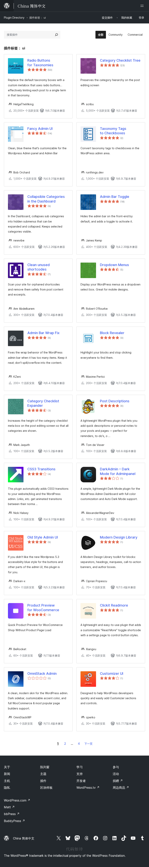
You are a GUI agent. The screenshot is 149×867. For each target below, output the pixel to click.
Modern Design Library (118, 537)
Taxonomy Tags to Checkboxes (113, 131)
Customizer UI (111, 673)
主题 (43, 774)
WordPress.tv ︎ (88, 787)
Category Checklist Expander (43, 403)
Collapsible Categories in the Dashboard (46, 199)
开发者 (81, 781)
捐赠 (118, 781)
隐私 (7, 787)
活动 (116, 774)
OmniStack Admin (42, 673)
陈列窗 (44, 767)
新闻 (7, 774)
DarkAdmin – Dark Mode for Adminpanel (117, 471)
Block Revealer (112, 333)
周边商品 (121, 787)
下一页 (88, 743)
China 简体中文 (23, 838)
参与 (116, 767)
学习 (79, 767)
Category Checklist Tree (120, 60)
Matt (9, 807)
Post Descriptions (114, 401)
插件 (43, 781)
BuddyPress (14, 821)
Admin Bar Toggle (114, 197)
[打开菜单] (143, 6)
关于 (7, 767)
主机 (7, 781)
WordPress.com (17, 800)
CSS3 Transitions (41, 469)
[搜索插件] (56, 35)
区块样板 (46, 787)
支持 (79, 774)
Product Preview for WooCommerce (43, 607)
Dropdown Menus (114, 265)
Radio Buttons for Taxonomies (40, 62)
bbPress (12, 814)
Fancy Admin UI (40, 129)
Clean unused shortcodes (38, 267)
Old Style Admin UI (42, 537)
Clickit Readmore (114, 605)
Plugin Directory (14, 17)
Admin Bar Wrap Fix (43, 333)
